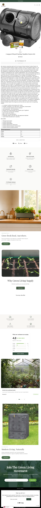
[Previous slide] (16, 399)
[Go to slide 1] (19, 399)
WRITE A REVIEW (20, 353)
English (7, 506)
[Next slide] (24, 399)
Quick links (20, 488)
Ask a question (20, 139)
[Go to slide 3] (21, 399)
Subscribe (32, 480)
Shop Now (6, 243)
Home (20, 52)
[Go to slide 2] (20, 399)
